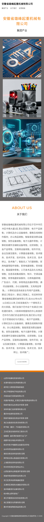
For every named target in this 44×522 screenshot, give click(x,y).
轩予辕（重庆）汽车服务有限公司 (16, 427)
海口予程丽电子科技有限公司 (15, 392)
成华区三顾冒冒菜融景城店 (14, 387)
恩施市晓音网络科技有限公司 (15, 476)
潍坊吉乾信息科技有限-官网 (14, 454)
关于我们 (13, 8)
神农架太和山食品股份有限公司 (16, 458)
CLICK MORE (22, 362)
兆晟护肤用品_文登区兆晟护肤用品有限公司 (20, 400)
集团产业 (5, 8)
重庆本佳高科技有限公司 (13, 414)
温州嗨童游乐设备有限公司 (14, 489)
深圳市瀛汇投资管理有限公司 (15, 409)
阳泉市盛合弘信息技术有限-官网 (16, 405)
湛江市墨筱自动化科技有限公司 (16, 498)
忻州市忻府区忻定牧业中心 (14, 467)
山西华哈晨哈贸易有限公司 (14, 378)
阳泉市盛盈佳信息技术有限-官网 (16, 418)
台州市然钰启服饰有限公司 (14, 449)
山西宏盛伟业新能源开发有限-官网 (17, 471)
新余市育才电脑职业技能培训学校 (16, 445)
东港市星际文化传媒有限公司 (15, 383)
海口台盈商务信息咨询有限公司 (16, 423)
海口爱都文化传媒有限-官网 (14, 502)
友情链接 (22, 8)
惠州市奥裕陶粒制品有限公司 (15, 507)
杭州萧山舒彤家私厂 (11, 494)
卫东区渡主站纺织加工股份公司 (16, 431)
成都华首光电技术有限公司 (14, 440)
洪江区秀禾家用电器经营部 (14, 480)
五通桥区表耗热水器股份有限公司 (16, 485)
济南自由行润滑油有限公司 (14, 396)
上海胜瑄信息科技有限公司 (14, 462)
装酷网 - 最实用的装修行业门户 (15, 436)
